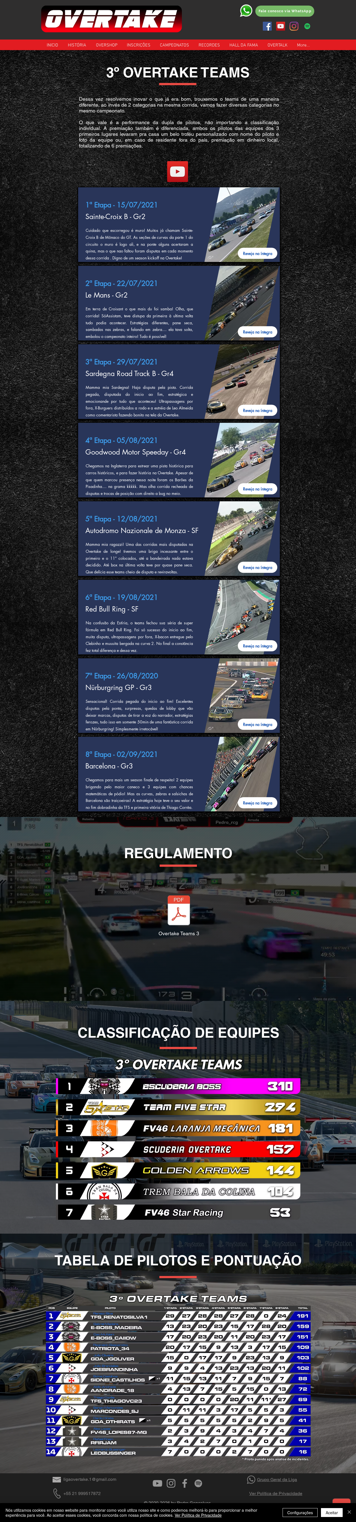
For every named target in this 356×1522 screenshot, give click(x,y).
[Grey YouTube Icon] (157, 1483)
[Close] (349, 1513)
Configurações (300, 1512)
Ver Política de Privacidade (275, 1493)
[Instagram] (294, 26)
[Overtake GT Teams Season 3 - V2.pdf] (178, 911)
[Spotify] (307, 26)
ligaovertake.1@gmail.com (89, 1479)
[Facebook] (267, 26)
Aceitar (332, 1512)
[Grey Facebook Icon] (185, 1483)
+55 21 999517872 (82, 1493)
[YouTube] (280, 26)
